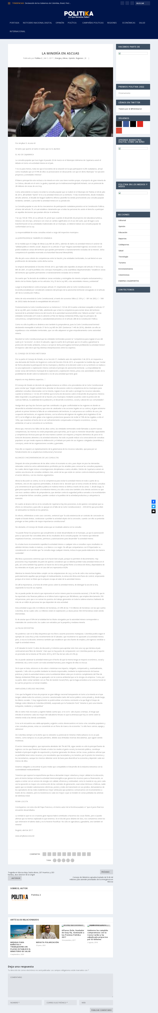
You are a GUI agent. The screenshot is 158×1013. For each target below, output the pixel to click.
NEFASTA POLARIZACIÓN (47, 942)
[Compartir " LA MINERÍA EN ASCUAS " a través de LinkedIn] (69, 854)
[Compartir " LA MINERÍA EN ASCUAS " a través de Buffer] (74, 854)
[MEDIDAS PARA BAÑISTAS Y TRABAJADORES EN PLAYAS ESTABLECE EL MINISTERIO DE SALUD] (22, 932)
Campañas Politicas (93, 23)
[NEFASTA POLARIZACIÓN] (47, 932)
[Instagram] (133, 124)
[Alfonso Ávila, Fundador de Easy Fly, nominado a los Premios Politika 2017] (73, 926)
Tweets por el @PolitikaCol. (130, 109)
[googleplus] (119, 131)
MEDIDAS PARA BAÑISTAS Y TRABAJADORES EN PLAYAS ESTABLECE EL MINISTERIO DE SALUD (20, 946)
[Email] (154, 511)
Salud (142, 23)
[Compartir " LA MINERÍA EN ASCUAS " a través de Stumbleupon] (79, 854)
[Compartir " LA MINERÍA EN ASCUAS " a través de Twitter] (49, 854)
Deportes (122, 238)
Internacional (17, 31)
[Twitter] (154, 506)
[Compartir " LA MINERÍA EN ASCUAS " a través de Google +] (54, 854)
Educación (122, 232)
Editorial (122, 220)
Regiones (112, 23)
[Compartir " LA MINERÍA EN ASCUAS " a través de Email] (83, 854)
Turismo (122, 262)
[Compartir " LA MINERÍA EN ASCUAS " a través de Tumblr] (59, 854)
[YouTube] (140, 124)
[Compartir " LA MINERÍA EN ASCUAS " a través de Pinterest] (64, 854)
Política (72, 23)
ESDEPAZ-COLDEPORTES (128, 281)
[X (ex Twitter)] (119, 124)
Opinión (60, 23)
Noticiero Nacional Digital (37, 23)
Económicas (128, 23)
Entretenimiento (125, 269)
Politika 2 (38, 58)
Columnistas (123, 275)
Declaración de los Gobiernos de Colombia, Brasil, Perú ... (48, 3)
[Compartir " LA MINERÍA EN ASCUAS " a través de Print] (88, 854)
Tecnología (123, 256)
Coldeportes (123, 244)
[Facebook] (126, 124)
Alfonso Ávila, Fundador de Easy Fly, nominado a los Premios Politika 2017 (73, 933)
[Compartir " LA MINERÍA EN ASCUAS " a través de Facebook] (44, 854)
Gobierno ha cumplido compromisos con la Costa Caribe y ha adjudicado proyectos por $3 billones (97, 935)
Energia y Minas (61, 58)
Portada (14, 23)
